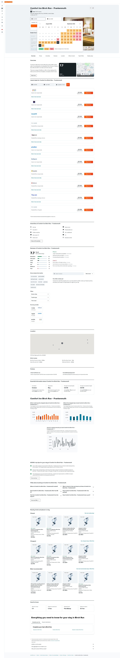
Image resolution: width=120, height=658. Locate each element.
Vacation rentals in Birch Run (77, 629)
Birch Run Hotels (70, 655)
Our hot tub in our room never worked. (62, 264)
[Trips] (2, 26)
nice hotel (40, 281)
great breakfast (41, 276)
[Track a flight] (2, 20)
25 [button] (45, 42)
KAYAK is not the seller (36, 644)
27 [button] (51, 42)
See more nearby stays (89, 513)
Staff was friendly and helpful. (61, 255)
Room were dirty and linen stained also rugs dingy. (64, 265)
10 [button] (43, 36)
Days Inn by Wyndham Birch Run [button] (53, 529)
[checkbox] (36, 308)
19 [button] (48, 39)
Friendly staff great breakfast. (61, 257)
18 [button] (77, 36)
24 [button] (43, 42)
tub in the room (34, 281)
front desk (33, 284)
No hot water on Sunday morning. (61, 262)
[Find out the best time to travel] (2, 22)
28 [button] (55, 42)
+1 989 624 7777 (33, 15)
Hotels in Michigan (63, 655)
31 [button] (42, 45)
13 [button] (62, 36)
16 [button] (71, 36)
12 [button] (48, 36)
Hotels (38, 655)
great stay (45, 281)
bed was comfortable (40, 284)
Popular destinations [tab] (46, 622)
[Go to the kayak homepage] (8, 2)
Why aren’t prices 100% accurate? (39, 648)
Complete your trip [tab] (36, 622)
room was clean (34, 276)
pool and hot (41, 279)
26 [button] (49, 42)
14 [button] (54, 36)
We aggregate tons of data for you (39, 646)
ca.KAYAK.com (32, 655)
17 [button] (42, 39)
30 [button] (40, 45)
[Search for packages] (2, 13)
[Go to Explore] (2, 17)
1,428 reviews (38, 11)
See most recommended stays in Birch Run (85, 568)
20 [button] (52, 39)
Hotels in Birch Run (56, 629)
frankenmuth (33, 287)
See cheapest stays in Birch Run (87, 541)
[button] (2, 2)
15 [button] (68, 36)
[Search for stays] (2, 8)
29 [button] (57, 42)
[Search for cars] (2, 11)
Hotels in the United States (53, 655)
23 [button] (39, 42)
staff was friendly (34, 279)
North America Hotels (44, 655)
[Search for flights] (2, 5)
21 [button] (54, 39)
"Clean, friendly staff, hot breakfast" (62, 253)
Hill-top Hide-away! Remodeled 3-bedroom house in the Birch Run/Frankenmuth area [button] (38, 585)
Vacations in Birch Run (37, 629)
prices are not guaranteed (55, 640)
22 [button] (57, 39)
